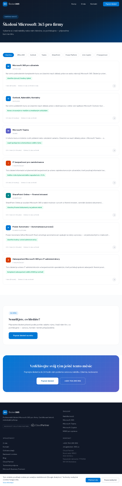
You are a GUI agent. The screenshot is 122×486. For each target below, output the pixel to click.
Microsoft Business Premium (14, 469)
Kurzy (73, 4)
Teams (44, 55)
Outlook (33, 55)
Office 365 (21, 55)
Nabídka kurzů (68, 416)
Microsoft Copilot (70, 427)
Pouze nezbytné (110, 480)
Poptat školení (111, 4)
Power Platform (71, 55)
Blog (4, 458)
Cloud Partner (8, 462)
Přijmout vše (93, 480)
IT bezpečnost (102, 55)
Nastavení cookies (10, 454)
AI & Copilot (86, 55)
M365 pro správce (70, 431)
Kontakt (93, 4)
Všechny (8, 55)
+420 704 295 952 (72, 381)
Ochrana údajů (8, 450)
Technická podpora (10, 465)
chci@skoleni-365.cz (71, 447)
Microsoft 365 (68, 420)
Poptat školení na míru (23, 335)
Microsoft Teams (69, 424)
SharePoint (56, 55)
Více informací (8, 483)
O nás (83, 4)
